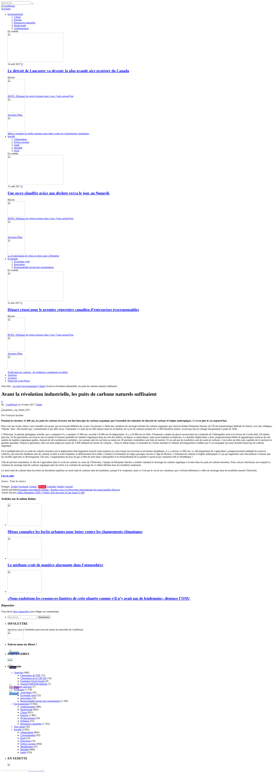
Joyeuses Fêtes (15, 115)
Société (11, 136)
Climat (17, 17)
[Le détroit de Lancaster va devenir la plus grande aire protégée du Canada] (35, 61)
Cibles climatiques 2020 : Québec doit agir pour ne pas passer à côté (50, 492)
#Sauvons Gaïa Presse (19, 380)
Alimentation (20, 139)
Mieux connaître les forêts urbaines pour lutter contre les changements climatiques (48, 133)
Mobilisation (26, 746)
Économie (13, 258)
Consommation (28, 735)
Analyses (12, 375)
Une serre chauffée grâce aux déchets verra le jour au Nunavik (58, 193)
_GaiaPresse (11, 404)
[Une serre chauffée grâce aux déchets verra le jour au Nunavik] (35, 183)
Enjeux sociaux (21, 142)
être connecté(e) (21, 611)
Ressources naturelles (24, 22)
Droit (16, 150)
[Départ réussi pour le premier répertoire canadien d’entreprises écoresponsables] (35, 300)
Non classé (19, 726)
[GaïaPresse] (8, 6)
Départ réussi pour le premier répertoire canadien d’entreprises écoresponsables (73, 310)
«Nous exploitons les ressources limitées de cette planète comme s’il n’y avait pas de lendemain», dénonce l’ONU (99, 598)
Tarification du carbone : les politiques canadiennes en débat (38, 372)
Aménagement (21, 28)
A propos (12, 378)
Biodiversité (20, 25)
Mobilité (18, 147)
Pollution (24, 721)
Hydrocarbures (27, 718)
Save (44, 487)
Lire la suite (8, 475)
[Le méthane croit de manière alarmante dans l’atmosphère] (25, 558)
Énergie (18, 20)
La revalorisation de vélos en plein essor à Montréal (33, 255)
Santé (17, 145)
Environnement (15, 14)
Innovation (19, 264)
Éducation (25, 741)
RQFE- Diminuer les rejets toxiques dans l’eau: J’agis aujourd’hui (40, 96)
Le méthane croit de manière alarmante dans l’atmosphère (55, 565)
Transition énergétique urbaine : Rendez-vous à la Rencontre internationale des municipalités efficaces (69, 489)
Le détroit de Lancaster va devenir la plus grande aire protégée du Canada (68, 71)
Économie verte (22, 261)
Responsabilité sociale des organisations (34, 267)
